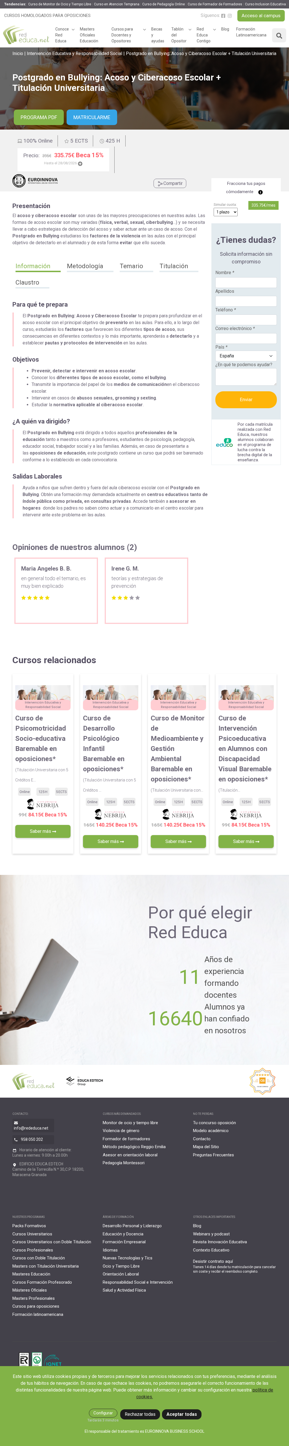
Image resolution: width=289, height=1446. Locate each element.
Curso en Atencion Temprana (116, 4)
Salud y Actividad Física (124, 1290)
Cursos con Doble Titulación (38, 1258)
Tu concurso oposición (214, 1122)
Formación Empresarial (124, 1241)
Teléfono (225, 310)
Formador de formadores (126, 1138)
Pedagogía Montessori (123, 1162)
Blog (225, 29)
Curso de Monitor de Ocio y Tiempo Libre (59, 4)
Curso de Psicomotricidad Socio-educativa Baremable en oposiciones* (41, 748)
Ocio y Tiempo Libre (121, 1266)
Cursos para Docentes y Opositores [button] (122, 35)
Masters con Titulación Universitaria (45, 1266)
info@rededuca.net (31, 1128)
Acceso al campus (261, 15)
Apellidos (224, 291)
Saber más (41, 831)
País (221, 347)
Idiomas (110, 1250)
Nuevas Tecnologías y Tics (127, 1258)
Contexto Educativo (211, 1250)
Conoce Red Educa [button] (62, 35)
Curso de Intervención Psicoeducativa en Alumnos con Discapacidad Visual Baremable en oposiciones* (245, 753)
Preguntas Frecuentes (213, 1154)
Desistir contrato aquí (213, 1261)
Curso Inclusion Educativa (265, 4)
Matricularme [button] (91, 117)
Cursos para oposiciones (35, 1306)
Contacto (202, 1138)
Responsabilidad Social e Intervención (138, 1282)
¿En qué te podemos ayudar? (243, 364)
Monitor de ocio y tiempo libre (130, 1122)
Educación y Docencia (123, 1234)
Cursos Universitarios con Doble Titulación (51, 1241)
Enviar (246, 399)
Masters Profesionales (33, 1298)
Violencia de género (121, 1130)
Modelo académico (211, 1130)
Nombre (224, 272)
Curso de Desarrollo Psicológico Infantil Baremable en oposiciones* (109, 753)
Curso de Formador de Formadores (215, 4)
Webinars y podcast (211, 1234)
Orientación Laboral (121, 1274)
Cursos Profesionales (32, 1250)
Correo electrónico (235, 328)
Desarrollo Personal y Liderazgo (132, 1225)
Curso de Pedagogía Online (163, 4)
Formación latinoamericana (37, 1314)
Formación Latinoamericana (251, 32)
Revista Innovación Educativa (220, 1241)
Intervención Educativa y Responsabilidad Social (74, 53)
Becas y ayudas (157, 35)
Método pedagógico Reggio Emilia (134, 1146)
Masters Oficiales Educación (89, 35)
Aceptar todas (182, 1414)
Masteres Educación (31, 1274)
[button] (38, 267)
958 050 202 (32, 1139)
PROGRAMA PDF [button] (39, 117)
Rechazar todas (140, 1414)
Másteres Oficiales (29, 1290)
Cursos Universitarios (32, 1234)
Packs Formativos (29, 1225)
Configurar (103, 1413)
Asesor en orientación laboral (130, 1154)
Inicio (17, 53)
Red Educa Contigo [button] (204, 35)
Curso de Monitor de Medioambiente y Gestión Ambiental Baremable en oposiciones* (178, 753)
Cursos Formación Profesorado (42, 1282)
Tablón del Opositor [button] (179, 35)
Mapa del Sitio (206, 1146)
